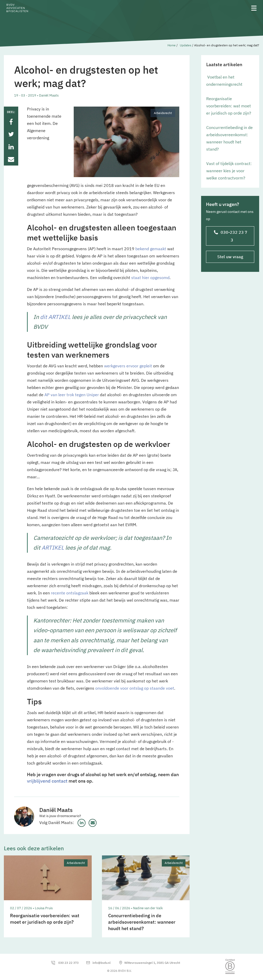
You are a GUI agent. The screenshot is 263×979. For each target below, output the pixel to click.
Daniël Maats (56, 809)
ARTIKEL (53, 547)
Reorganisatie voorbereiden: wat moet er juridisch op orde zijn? (228, 106)
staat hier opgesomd (150, 277)
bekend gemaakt (150, 248)
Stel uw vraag (230, 256)
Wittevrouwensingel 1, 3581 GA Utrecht (152, 963)
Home (171, 45)
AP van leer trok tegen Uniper (71, 394)
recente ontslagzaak (69, 592)
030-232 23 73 (234, 236)
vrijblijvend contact (47, 781)
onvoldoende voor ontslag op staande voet (134, 688)
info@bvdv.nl (101, 963)
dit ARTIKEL (55, 316)
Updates (185, 45)
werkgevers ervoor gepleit (128, 365)
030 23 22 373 (68, 963)
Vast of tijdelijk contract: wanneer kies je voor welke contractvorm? (229, 170)
